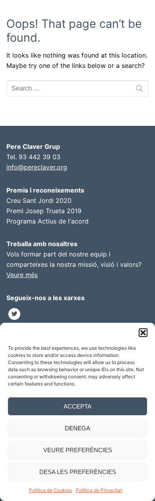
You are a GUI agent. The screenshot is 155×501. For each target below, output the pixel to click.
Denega (77, 428)
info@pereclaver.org (36, 167)
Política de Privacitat (99, 490)
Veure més (22, 275)
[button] (143, 333)
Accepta (77, 406)
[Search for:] (77, 88)
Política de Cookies (50, 490)
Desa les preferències (77, 471)
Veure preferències (77, 450)
